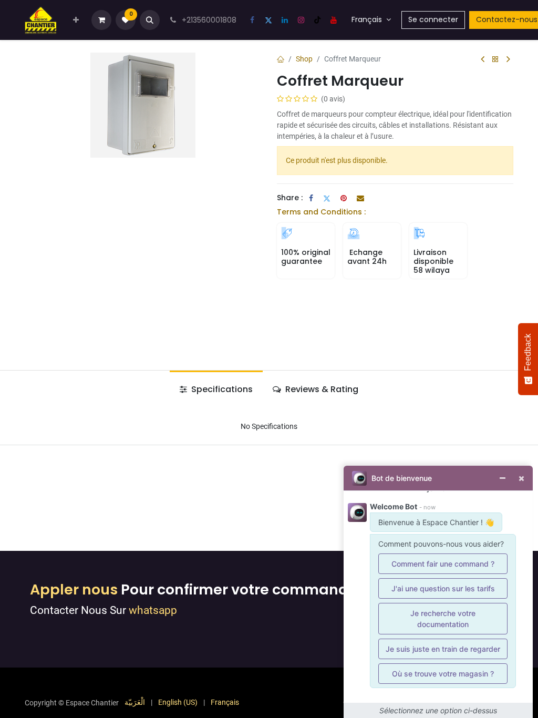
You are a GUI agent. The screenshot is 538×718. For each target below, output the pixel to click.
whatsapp (153, 610)
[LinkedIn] (284, 20)
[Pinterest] (343, 198)
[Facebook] (252, 20)
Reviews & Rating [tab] (320, 389)
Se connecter (433, 19)
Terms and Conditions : (321, 212)
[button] (150, 20)
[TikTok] (317, 20)
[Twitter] (268, 20)
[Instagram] (301, 20)
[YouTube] (333, 20)
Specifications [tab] (221, 389)
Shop (304, 59)
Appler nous (74, 589)
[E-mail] (360, 198)
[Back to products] (495, 59)
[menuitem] (76, 20)
